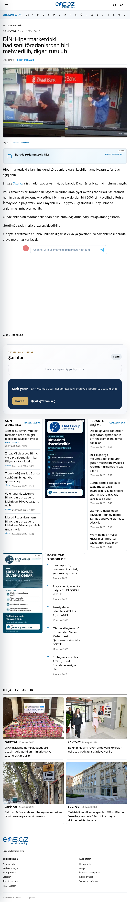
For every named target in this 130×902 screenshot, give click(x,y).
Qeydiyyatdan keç (43, 401)
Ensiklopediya (12, 14)
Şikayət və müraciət (89, 881)
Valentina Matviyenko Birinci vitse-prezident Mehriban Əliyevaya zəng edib (22, 499)
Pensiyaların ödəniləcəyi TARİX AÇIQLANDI (64, 611)
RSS (5, 885)
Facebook (14, 143)
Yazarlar (7, 876)
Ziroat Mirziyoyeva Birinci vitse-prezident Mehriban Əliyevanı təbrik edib (22, 457)
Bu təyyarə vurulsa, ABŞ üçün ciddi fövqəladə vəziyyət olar (66, 663)
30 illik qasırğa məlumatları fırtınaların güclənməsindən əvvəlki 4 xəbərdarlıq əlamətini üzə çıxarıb (107, 463)
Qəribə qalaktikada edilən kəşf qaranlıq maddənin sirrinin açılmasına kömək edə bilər (106, 436)
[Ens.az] (65, 5)
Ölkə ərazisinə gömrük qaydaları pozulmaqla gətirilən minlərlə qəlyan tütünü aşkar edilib (29, 751)
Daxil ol (20, 401)
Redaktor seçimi (11, 868)
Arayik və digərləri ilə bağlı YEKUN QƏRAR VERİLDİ (66, 590)
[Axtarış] (114, 5)
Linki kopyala (25, 59)
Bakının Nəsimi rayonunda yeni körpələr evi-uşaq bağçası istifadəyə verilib (95, 749)
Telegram (25, 143)
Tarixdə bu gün (10, 881)
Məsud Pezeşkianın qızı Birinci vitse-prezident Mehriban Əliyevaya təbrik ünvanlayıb (22, 523)
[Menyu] (6, 5)
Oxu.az (18, 183)
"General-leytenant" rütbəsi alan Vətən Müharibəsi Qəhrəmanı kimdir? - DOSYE (66, 636)
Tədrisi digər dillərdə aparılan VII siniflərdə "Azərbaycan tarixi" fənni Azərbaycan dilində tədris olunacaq (96, 816)
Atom (12, 885)
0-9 (27, 14)
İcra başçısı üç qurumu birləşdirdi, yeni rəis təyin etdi (65, 569)
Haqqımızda (85, 864)
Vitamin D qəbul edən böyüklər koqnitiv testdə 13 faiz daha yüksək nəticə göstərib (107, 516)
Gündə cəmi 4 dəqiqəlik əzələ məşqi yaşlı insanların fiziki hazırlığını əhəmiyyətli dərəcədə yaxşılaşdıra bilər (106, 491)
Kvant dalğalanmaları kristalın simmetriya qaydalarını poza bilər (104, 539)
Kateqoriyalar (9, 872)
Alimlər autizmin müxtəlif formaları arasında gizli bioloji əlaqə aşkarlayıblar (21, 435)
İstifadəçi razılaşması (89, 872)
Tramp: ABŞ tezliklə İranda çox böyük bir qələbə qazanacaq (22, 477)
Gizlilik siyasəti (86, 876)
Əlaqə (82, 868)
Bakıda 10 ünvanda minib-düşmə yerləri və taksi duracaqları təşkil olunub (33, 814)
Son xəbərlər (9, 864)
